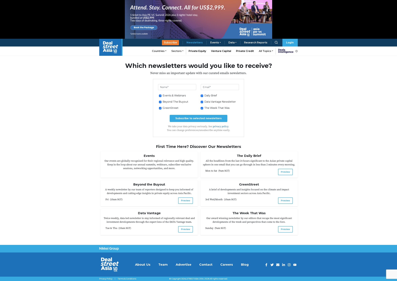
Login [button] (290, 42)
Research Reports (255, 42)
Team (163, 264)
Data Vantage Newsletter (220, 101)
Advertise (183, 264)
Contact (205, 264)
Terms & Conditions (127, 279)
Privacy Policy (105, 279)
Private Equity (197, 51)
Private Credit (245, 51)
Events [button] (214, 42)
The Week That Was (217, 107)
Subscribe (170, 42)
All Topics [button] (265, 51)
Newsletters (195, 42)
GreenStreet (170, 107)
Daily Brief (210, 95)
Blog (245, 264)
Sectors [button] (176, 51)
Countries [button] (158, 51)
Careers (226, 264)
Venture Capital (221, 51)
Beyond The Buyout (175, 101)
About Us (142, 264)
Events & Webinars (174, 95)
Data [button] (231, 42)
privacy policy (220, 126)
